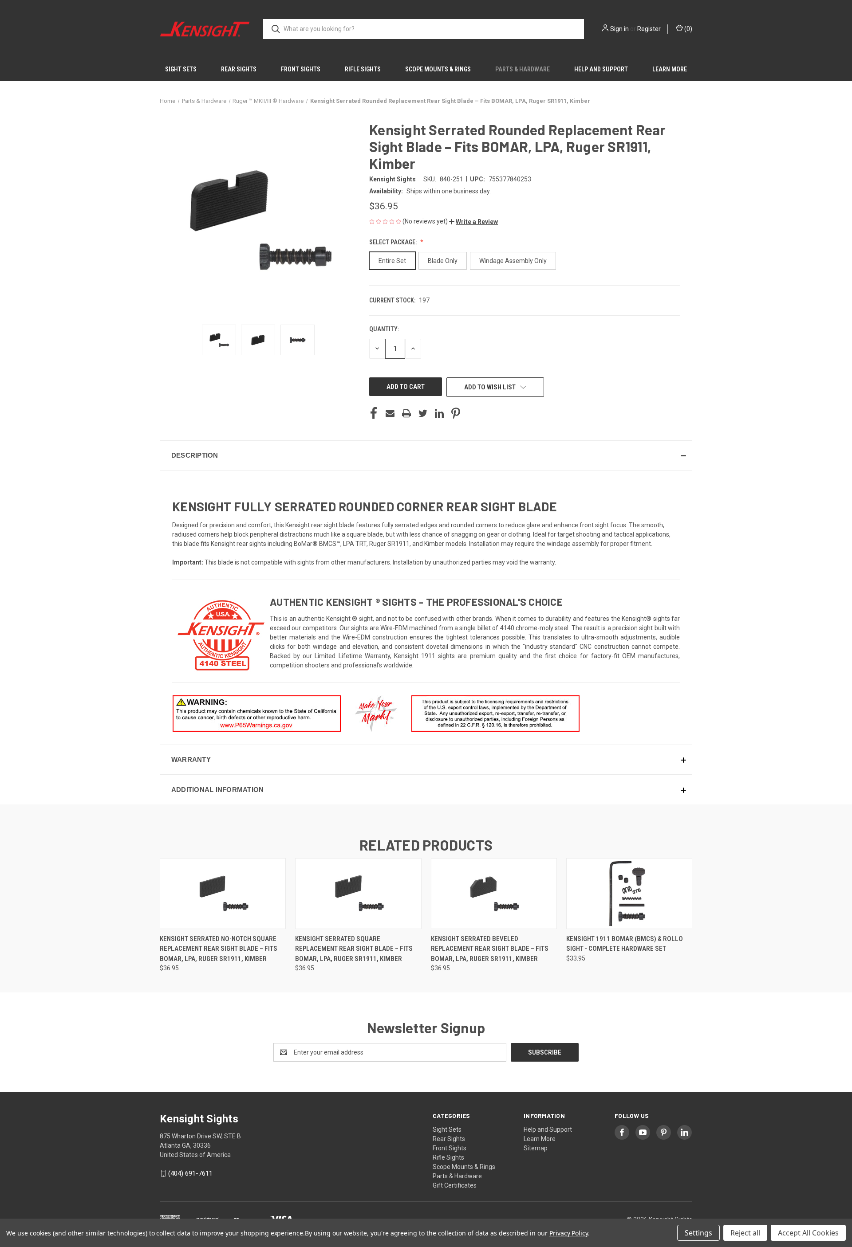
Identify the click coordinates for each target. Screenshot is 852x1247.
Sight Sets (181, 69)
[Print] (406, 413)
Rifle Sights (363, 69)
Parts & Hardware (522, 69)
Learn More (669, 69)
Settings (698, 1233)
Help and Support (601, 69)
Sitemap (536, 1148)
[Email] (390, 413)
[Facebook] (373, 413)
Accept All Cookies (808, 1233)
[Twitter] (422, 413)
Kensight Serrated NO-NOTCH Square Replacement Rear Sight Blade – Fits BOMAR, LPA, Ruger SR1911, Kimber (218, 949)
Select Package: (393, 242)
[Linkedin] (439, 413)
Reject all (745, 1233)
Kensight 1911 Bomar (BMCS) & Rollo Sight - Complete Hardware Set (624, 944)
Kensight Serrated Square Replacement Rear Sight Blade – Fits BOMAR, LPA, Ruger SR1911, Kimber (354, 949)
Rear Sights (238, 69)
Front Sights (300, 69)
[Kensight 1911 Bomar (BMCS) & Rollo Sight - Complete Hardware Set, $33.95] (629, 893)
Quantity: (384, 329)
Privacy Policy (568, 1233)
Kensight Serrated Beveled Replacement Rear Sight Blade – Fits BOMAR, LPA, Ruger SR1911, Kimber (489, 949)
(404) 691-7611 (190, 1173)
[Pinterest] (455, 413)
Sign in (619, 28)
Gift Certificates (455, 1185)
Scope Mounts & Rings (438, 69)
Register (649, 28)
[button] (473, 221)
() (687, 28)
